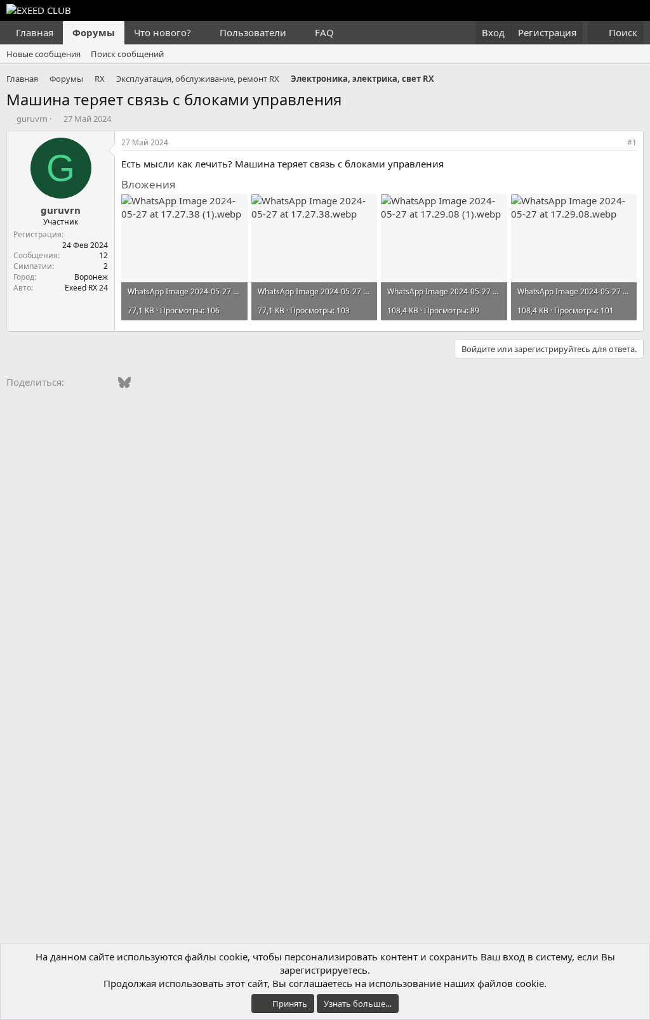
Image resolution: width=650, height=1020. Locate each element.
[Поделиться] (614, 143)
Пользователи (253, 32)
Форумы (93, 32)
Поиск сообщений (127, 54)
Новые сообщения (43, 54)
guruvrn (32, 118)
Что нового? (162, 32)
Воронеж (91, 276)
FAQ (324, 32)
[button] (201, 32)
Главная (34, 32)
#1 (632, 142)
